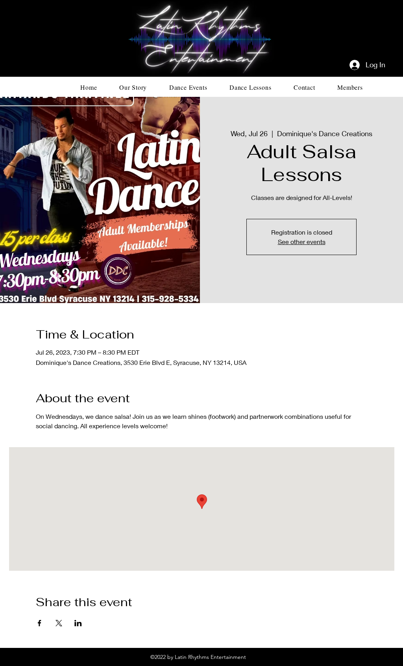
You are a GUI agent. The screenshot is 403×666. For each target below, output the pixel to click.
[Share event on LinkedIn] (78, 623)
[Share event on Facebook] (39, 623)
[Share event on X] (59, 623)
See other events (301, 241)
